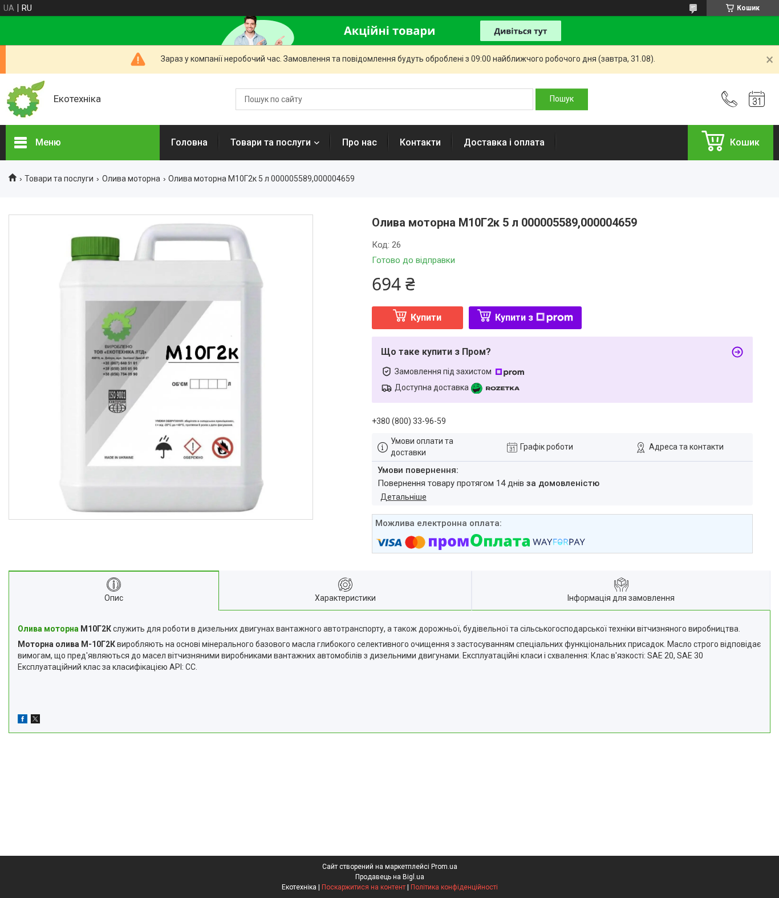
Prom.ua (444, 867)
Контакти (420, 142)
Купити (426, 317)
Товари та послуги (270, 142)
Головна (189, 142)
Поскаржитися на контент (363, 887)
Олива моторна (131, 178)
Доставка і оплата (504, 142)
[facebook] (22, 720)
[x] (35, 720)
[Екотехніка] (24, 99)
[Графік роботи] (757, 99)
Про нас (359, 142)
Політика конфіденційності (454, 887)
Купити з (514, 317)
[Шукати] (561, 99)
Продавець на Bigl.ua (389, 877)
